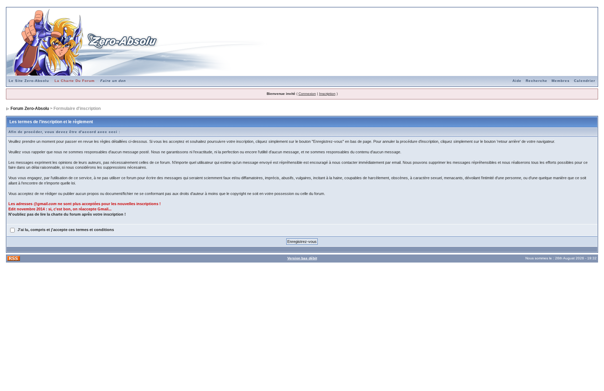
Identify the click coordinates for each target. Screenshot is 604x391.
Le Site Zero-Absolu (29, 81)
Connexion (307, 94)
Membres (561, 81)
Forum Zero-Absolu (29, 108)
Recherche (536, 81)
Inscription (327, 94)
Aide (517, 81)
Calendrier (584, 81)
